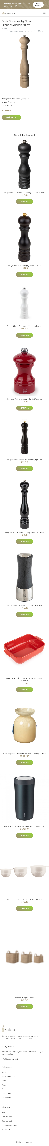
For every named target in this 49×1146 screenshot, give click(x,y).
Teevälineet (6, 1093)
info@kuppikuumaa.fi (10, 1059)
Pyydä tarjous (38, 4)
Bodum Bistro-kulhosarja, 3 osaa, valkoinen (24, 899)
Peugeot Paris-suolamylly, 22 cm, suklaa (24, 265)
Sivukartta (6, 1129)
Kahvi (4, 1072)
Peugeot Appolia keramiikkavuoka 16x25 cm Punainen (24, 679)
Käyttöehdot (7, 1121)
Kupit (4, 1081)
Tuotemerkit (16, 99)
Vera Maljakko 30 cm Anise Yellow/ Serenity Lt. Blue (24, 753)
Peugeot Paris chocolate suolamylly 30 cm (24, 460)
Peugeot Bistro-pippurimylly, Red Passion (24, 399)
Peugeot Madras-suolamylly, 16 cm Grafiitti (24, 605)
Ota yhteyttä (7, 1117)
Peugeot (25, 99)
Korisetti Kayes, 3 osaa (24, 998)
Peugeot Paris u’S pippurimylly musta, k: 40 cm (24, 532)
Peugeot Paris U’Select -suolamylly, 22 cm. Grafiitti (24, 193)
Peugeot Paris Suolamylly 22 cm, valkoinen (24, 326)
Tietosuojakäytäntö (9, 1125)
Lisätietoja (11, 117)
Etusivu (4, 28)
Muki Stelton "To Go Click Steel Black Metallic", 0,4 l (24, 826)
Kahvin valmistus (8, 1076)
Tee (3, 1089)
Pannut (4, 1085)
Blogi (4, 1112)
